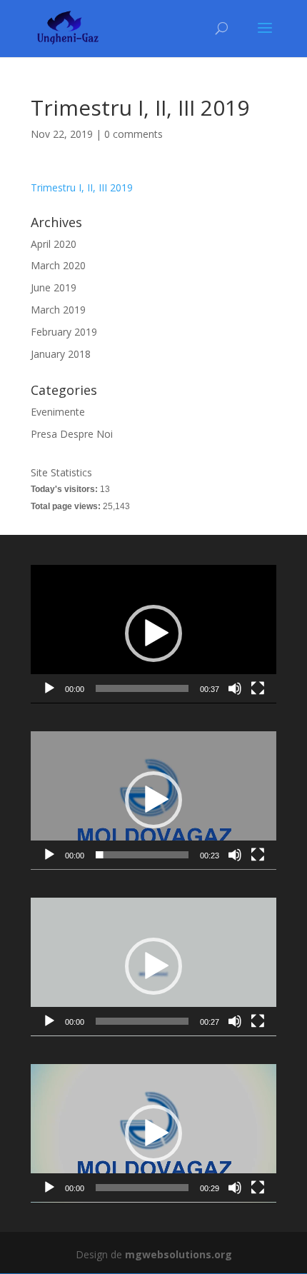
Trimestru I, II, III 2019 (82, 187)
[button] (153, 633)
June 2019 (53, 287)
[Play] (49, 688)
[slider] (142, 688)
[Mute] (235, 688)
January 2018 (61, 354)
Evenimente (58, 411)
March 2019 (58, 309)
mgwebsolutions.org (178, 1254)
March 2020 (58, 265)
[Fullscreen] (258, 688)
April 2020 (53, 244)
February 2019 (64, 331)
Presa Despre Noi (72, 434)
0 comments (133, 134)
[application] (153, 634)
